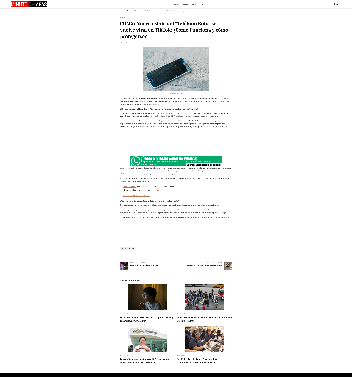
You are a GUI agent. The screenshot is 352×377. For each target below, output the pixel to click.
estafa (123, 248)
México (195, 4)
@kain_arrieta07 (129, 186)
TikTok (131, 248)
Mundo (204, 4)
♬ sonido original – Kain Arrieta (136, 195)
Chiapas (185, 4)
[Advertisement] (176, 143)
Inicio (176, 4)
